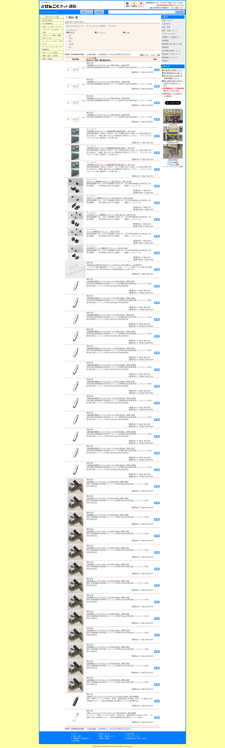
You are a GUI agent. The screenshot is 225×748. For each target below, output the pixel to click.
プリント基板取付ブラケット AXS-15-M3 (102, 231)
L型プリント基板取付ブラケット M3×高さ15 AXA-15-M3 (109, 181)
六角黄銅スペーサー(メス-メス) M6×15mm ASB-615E (107, 65)
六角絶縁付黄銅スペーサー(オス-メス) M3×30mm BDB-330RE (111, 432)
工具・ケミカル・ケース (51, 26)
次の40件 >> (103, 54)
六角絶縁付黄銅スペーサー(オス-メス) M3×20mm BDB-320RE (111, 365)
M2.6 (70, 38)
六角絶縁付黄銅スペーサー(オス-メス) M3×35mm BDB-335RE (111, 465)
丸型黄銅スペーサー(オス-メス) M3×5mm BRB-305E (107, 482)
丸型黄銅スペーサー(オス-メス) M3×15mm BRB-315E (107, 564)
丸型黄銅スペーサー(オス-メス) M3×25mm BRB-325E (108, 597)
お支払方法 (166, 24)
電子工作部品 (47, 20)
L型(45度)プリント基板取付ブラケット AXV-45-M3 (106, 248)
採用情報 (165, 40)
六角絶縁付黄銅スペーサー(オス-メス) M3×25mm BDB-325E (110, 381)
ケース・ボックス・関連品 (96, 26)
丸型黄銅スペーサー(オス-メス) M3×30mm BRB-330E (108, 614)
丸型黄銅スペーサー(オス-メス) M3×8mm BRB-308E (107, 515)
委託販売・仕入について (171, 54)
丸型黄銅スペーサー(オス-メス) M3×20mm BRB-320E (108, 581)
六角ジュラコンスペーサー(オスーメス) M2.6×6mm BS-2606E (111, 713)
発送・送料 (166, 27)
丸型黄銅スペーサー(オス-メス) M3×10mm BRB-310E (107, 531)
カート (141, 6)
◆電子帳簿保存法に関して (172, 73)
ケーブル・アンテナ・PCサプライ (52, 42)
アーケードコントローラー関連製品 (52, 48)
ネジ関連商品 (47, 23)
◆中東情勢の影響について (172, 70)
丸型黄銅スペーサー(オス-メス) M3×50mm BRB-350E (108, 680)
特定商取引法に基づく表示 (172, 44)
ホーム (75, 734)
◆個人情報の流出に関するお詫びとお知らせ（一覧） (172, 83)
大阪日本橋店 (173, 160)
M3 (70, 35)
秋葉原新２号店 (173, 142)
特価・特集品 (47, 59)
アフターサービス (168, 34)
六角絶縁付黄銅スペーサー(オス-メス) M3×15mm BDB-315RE (110, 331)
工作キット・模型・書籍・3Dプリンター (52, 36)
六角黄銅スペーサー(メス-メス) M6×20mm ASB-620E (108, 82)
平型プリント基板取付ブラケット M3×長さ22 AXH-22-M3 (109, 198)
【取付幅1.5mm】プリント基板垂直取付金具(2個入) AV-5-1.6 (110, 165)
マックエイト (101, 32)
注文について (167, 20)
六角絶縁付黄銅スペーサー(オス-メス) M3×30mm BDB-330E (110, 415)
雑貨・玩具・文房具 (50, 56)
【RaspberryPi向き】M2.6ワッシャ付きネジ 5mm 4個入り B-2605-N (113, 265)
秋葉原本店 (173, 125)
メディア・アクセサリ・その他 (52, 31)
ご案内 (127, 6)
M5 (70, 47)
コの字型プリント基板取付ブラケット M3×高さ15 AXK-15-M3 (111, 215)
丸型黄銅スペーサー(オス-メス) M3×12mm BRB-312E (107, 548)
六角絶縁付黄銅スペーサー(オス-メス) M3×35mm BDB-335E (110, 448)
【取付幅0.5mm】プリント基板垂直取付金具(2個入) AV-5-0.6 (110, 131)
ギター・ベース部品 (50, 52)
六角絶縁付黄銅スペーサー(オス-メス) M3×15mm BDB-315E (110, 315)
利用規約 (165, 47)
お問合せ (134, 6)
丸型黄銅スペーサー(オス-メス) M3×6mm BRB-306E (107, 498)
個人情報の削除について (171, 51)
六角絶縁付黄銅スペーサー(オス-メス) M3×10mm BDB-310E (110, 281)
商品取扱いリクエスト (170, 57)
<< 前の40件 (91, 54)
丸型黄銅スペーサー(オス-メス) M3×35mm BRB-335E (108, 630)
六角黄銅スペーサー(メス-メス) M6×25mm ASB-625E (108, 98)
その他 (71, 44)
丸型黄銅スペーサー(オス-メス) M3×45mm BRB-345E (108, 663)
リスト (153, 55)
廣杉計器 (71, 32)
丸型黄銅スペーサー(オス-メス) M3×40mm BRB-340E (108, 647)
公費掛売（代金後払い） (171, 37)
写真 (158, 55)
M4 (70, 41)
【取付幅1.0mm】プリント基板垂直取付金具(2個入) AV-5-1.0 (110, 148)
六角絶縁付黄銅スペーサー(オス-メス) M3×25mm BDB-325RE (111, 398)
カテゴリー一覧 (52, 17)
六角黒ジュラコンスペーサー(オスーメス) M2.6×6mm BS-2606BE (112, 696)
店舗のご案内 (104, 738)
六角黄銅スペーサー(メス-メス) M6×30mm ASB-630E (108, 115)
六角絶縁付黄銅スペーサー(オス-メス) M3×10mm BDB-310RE (110, 298)
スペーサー (112, 26)
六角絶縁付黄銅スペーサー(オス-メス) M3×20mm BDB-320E (110, 348)
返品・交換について (169, 30)
